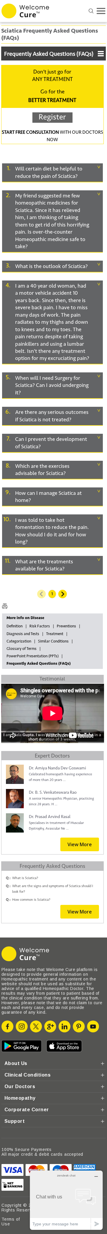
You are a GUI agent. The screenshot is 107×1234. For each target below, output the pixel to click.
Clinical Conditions (27, 1074)
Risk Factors (39, 626)
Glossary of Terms (22, 648)
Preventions (66, 626)
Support (14, 1121)
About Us (15, 1063)
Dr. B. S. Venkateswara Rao (53, 792)
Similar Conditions (53, 641)
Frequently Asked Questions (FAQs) (49, 54)
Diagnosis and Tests (23, 634)
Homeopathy (20, 1098)
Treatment (54, 634)
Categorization (19, 641)
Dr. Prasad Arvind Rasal (49, 816)
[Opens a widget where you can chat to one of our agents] (66, 1200)
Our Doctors (19, 1086)
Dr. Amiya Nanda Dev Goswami (57, 768)
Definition (15, 626)
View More (79, 844)
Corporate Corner (26, 1109)
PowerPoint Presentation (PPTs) (33, 656)
